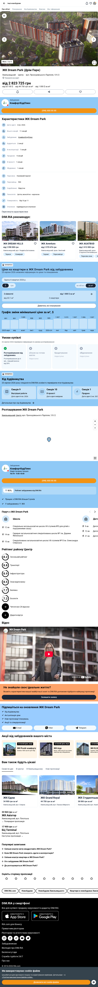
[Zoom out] (95, 424)
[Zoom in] (95, 421)
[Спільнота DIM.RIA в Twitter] (28, 938)
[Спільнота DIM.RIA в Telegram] (16, 938)
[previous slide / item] (4, 39)
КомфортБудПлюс (20, 103)
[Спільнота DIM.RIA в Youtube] (22, 938)
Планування (17, 9)
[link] (20, 239)
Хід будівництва (30, 9)
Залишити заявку (49, 697)
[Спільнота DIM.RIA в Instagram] (4, 938)
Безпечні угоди (9, 952)
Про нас (6, 960)
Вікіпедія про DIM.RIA (12, 948)
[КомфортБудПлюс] (5, 102)
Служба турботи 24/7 (12, 956)
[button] (4, 3)
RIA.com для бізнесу (12, 924)
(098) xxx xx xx (49, 110)
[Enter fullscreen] (95, 458)
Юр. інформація (53, 9)
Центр (21, 75)
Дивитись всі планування (49, 306)
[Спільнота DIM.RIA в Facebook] (10, 938)
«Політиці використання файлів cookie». (17, 977)
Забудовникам (9, 943)
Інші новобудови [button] (14, 3)
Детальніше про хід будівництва (16, 403)
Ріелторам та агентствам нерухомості (21, 933)
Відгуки (42, 9)
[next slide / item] (93, 39)
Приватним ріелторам (13, 928)
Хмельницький (9, 75)
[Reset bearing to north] (95, 428)
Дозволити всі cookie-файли (46, 982)
